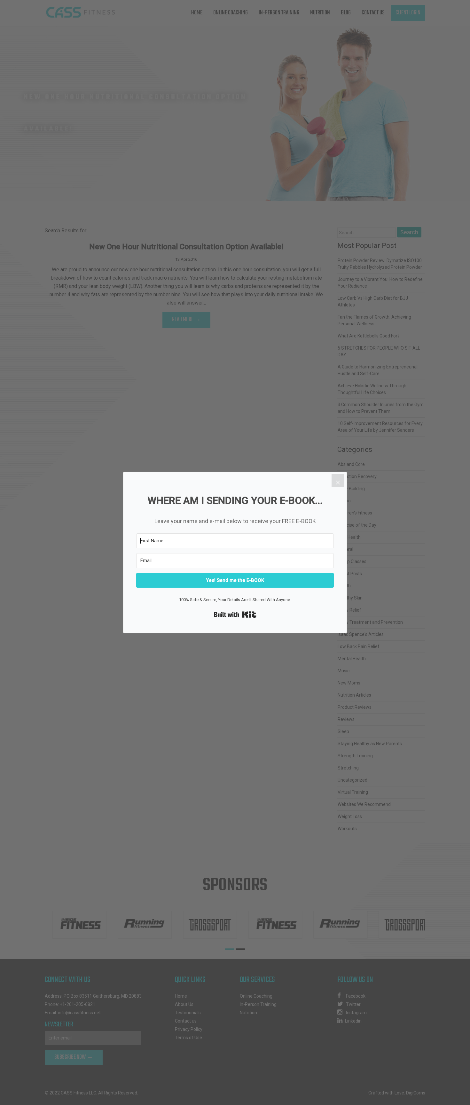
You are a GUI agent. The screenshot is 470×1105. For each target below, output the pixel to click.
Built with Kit (235, 614)
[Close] (338, 480)
